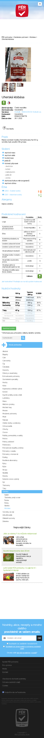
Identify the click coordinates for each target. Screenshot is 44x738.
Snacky (5, 476)
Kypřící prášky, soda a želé (12, 395)
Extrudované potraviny (11, 376)
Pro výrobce (7, 665)
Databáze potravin (21, 37)
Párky (6, 503)
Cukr (4, 357)
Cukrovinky (6, 361)
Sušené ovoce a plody (10, 479)
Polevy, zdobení (8, 442)
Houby (4, 382)
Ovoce (4, 432)
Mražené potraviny (9, 414)
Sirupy (4, 470)
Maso (4, 401)
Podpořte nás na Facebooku (15, 692)
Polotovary (6, 445)
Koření (4, 392)
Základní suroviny (8, 518)
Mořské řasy (7, 407)
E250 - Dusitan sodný (12, 191)
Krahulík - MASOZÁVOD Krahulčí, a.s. (28, 112)
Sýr (3, 482)
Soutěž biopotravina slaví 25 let (16, 551)
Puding (4, 457)
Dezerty (5, 370)
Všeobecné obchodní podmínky (14, 679)
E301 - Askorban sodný (13, 195)
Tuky (4, 488)
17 (3, 104)
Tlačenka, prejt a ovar (12, 497)
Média (4, 669)
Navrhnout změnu (9, 328)
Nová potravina (15, 345)
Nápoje (5, 420)
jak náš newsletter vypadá (26, 653)
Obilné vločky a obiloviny (11, 423)
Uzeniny (5, 491)
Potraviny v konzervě (10, 454)
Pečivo (4, 439)
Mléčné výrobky (8, 404)
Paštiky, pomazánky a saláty (12, 435)
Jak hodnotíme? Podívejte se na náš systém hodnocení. (22, 281)
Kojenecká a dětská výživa (12, 389)
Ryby (4, 463)
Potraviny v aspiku (9, 451)
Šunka (6, 500)
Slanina (6, 506)
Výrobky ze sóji (8, 512)
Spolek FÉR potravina (10, 662)
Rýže (4, 466)
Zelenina (5, 521)
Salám (6, 495)
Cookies (5, 686)
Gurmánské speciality (10, 379)
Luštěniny (6, 398)
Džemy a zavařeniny (9, 373)
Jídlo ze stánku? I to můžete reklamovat (20, 534)
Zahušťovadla (7, 515)
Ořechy (5, 429)
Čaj (3, 364)
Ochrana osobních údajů (11, 682)
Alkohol (5, 351)
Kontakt (5, 672)
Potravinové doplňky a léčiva (12, 448)
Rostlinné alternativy (9, 460)
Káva (4, 386)
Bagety (5, 354)
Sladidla (5, 473)
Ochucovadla (7, 426)
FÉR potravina (7, 37)
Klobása (33, 37)
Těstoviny (6, 485)
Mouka (4, 410)
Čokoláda (5, 367)
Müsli (4, 417)
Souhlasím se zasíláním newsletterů (23, 644)
